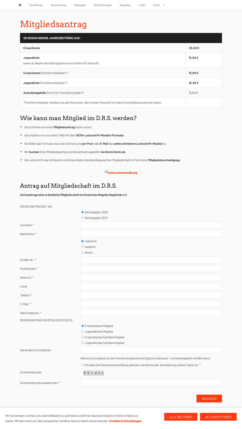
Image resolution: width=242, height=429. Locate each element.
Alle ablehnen (181, 417)
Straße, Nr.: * (28, 259)
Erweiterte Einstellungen (125, 421)
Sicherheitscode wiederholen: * (40, 383)
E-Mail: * (25, 304)
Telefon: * (26, 295)
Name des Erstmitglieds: (36, 350)
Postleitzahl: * (29, 268)
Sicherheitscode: (31, 372)
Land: (24, 286)
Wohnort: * (27, 277)
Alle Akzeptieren (218, 417)
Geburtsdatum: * (30, 313)
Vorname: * (27, 225)
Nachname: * (28, 234)
